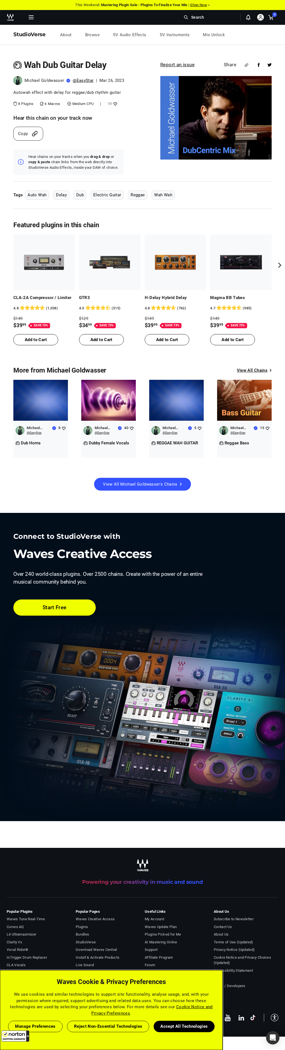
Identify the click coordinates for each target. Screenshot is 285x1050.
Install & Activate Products (97, 957)
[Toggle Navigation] (31, 17)
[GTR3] (110, 262)
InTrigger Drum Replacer (27, 957)
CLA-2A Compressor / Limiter (42, 297)
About (66, 34)
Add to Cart (36, 339)
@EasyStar (83, 80)
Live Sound (85, 965)
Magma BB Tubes (227, 297)
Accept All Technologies (184, 1026)
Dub (80, 194)
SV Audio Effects (129, 34)
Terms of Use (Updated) (233, 942)
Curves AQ (15, 927)
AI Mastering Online (161, 942)
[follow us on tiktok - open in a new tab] (253, 1017)
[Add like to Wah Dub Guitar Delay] (114, 104)
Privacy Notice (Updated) (234, 950)
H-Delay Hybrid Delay (166, 297)
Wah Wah (163, 194)
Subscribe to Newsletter (234, 919)
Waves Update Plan (161, 927)
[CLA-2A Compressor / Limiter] (44, 262)
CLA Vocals (16, 965)
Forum (150, 965)
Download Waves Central (96, 950)
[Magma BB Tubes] (241, 262)
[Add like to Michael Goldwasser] (64, 428)
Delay (61, 194)
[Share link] (246, 65)
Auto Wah (37, 194)
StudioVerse (86, 942)
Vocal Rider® (17, 950)
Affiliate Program (159, 957)
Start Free (55, 607)
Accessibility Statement (233, 970)
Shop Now (198, 5)
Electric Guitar (107, 194)
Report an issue (177, 64)
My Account (154, 919)
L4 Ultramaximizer (21, 934)
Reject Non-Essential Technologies (108, 1026)
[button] (15, 1036)
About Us (221, 934)
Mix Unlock (214, 34)
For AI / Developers (229, 986)
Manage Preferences (35, 1026)
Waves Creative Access (95, 919)
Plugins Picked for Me (163, 934)
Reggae (138, 194)
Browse (92, 34)
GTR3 (84, 297)
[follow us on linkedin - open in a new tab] (241, 1017)
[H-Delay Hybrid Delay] (175, 262)
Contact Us (223, 927)
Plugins (82, 927)
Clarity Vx (14, 942)
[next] (278, 265)
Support (151, 950)
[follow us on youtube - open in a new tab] (228, 1017)
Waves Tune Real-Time (26, 919)
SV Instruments (175, 34)
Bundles (82, 934)
